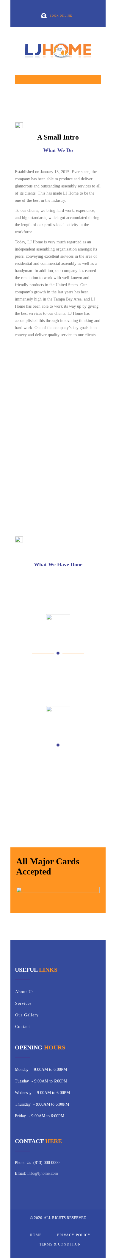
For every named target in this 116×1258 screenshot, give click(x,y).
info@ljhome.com (42, 1173)
